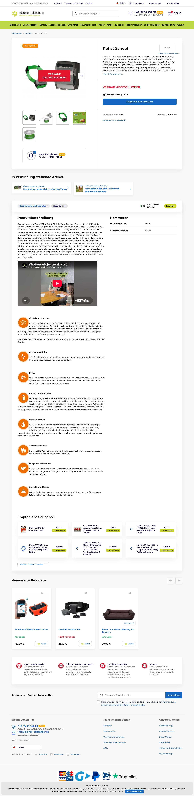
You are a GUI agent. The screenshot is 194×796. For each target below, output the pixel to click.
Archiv (28, 33)
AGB (105, 748)
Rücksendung (165, 725)
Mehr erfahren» (116, 791)
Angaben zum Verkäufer (114, 120)
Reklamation (109, 731)
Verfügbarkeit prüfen (117, 94)
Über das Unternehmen (114, 742)
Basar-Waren (165, 737)
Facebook (58, 754)
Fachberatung (165, 753)
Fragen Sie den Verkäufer (139, 101)
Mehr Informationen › (113, 74)
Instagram (75, 754)
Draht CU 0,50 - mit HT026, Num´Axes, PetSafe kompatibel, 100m (146, 529)
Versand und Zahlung (73, 3)
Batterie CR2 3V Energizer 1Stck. (36, 529)
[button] (81, 76)
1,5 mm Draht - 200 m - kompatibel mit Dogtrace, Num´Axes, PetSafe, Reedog (147, 548)
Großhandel (164, 742)
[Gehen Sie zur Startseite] (28, 13)
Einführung (16, 33)
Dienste (89, 3)
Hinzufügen (60, 531)
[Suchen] (75, 14)
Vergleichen (138, 3)
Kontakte (58, 3)
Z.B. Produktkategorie (89, 13)
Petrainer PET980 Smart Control (31, 629)
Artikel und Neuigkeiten (170, 748)
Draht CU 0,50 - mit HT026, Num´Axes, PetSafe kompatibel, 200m (39, 548)
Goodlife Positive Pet (69, 629)
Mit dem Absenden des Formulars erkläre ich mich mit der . (138, 703)
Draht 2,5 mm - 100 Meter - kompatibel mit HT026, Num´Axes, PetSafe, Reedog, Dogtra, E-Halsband (92, 548)
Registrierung (155, 3)
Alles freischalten (134, 791)
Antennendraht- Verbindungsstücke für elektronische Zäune (92, 529)
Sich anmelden (173, 3)
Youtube (43, 754)
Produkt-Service (166, 731)
